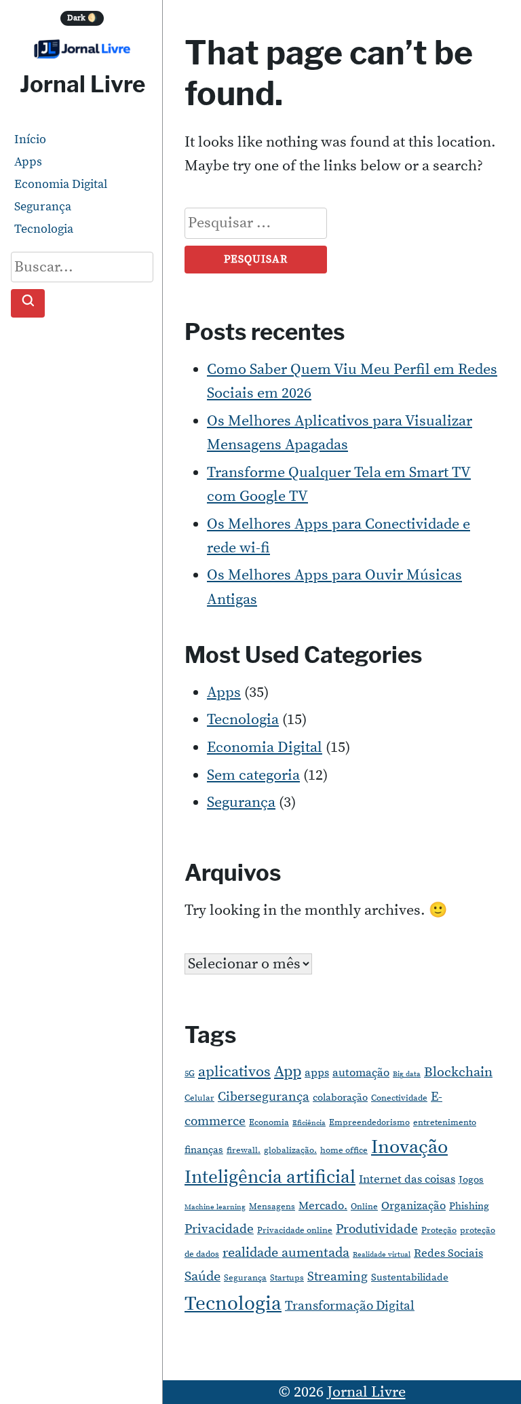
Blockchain (458, 1072)
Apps (28, 162)
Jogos (471, 1179)
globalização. (290, 1150)
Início (30, 139)
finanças (204, 1149)
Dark (82, 18)
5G (190, 1073)
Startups (287, 1277)
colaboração (340, 1097)
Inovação (409, 1147)
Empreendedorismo (369, 1122)
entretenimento (444, 1122)
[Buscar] (28, 303)
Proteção (439, 1230)
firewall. (243, 1150)
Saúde (202, 1276)
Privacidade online (294, 1230)
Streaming (337, 1277)
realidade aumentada (286, 1253)
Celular (199, 1098)
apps (317, 1072)
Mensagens (272, 1206)
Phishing (469, 1206)
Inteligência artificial (270, 1177)
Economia (269, 1122)
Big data (407, 1074)
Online (364, 1206)
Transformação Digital (349, 1306)
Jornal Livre (82, 84)
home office (344, 1150)
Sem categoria (253, 775)
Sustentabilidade (409, 1277)
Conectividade (399, 1098)
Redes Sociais (448, 1253)
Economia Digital (60, 184)
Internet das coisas (407, 1179)
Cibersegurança (263, 1097)
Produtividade (377, 1229)
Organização (413, 1205)
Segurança (42, 206)
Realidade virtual (381, 1254)
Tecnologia (43, 229)
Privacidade (219, 1229)
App (287, 1072)
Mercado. (322, 1205)
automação (360, 1072)
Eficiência (309, 1123)
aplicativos (234, 1072)
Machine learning (215, 1207)
